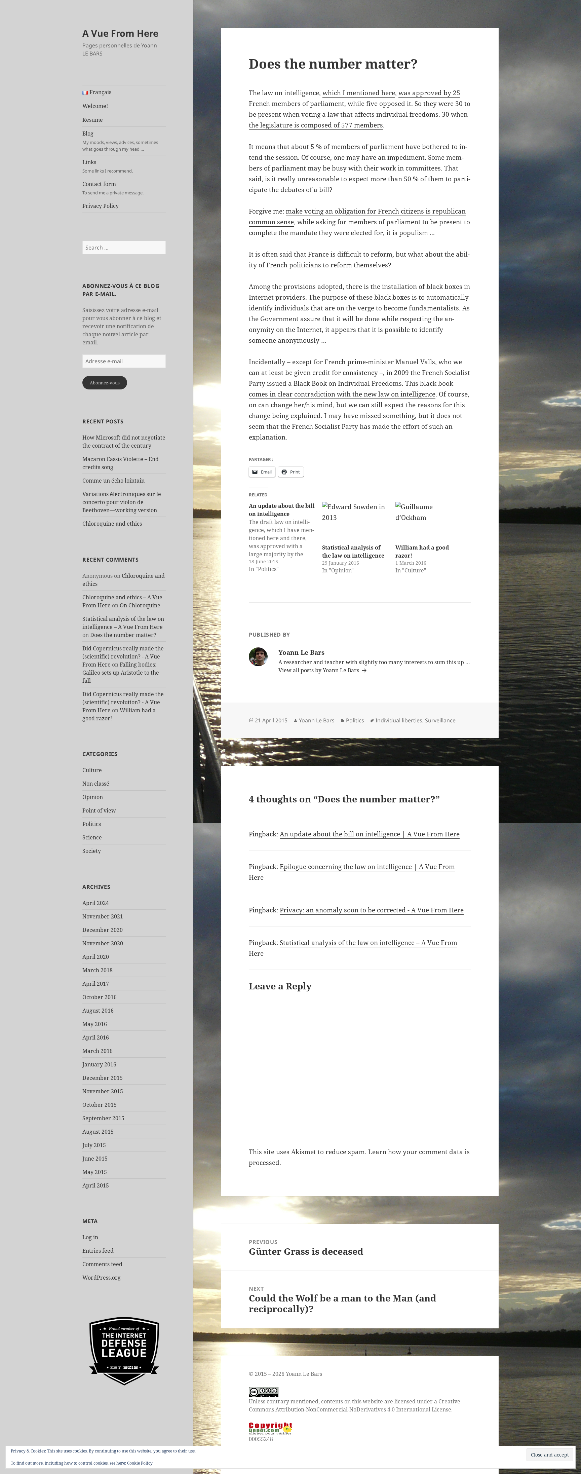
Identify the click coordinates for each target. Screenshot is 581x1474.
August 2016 (98, 1010)
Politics (91, 824)
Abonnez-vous (105, 383)
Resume (92, 119)
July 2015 (94, 1145)
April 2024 (95, 903)
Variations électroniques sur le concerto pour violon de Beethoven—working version (121, 502)
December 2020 (102, 930)
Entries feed (98, 1250)
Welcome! (95, 106)
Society (91, 851)
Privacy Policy (100, 206)
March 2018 (97, 970)
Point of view (99, 810)
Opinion (92, 797)
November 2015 (102, 1091)
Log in (90, 1237)
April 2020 (95, 956)
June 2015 (95, 1158)
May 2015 (94, 1172)
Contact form (113, 188)
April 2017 (95, 983)
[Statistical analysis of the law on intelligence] (355, 521)
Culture (92, 770)
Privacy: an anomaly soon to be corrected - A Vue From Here (372, 910)
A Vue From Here (120, 33)
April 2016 (95, 1037)
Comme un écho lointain (113, 480)
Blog (120, 141)
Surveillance (440, 720)
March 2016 (97, 1051)
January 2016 (99, 1064)
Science (92, 837)
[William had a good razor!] (428, 521)
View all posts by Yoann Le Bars (319, 670)
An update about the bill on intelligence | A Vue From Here (370, 834)
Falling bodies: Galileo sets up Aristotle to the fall (120, 672)
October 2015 (99, 1104)
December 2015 (102, 1078)
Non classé (95, 783)
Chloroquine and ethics (112, 523)
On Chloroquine (140, 605)
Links (107, 166)
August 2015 (98, 1131)
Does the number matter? (123, 635)
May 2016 (94, 1024)
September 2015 (103, 1118)
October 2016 (99, 997)
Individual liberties (399, 720)
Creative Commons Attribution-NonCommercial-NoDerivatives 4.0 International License (354, 1405)
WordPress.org (101, 1277)
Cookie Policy (140, 1463)
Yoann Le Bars (317, 720)
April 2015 (95, 1185)
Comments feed (102, 1264)
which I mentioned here (358, 92)
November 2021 (102, 916)
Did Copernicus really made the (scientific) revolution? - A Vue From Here (123, 656)
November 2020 (102, 943)
